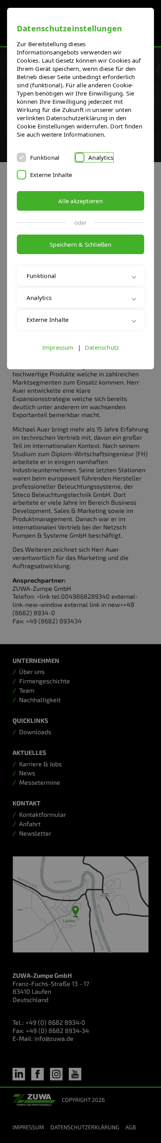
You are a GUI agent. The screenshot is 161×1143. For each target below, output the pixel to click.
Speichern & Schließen (80, 244)
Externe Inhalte (51, 175)
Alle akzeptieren (80, 201)
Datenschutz (102, 355)
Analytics (100, 157)
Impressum (58, 355)
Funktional (44, 157)
